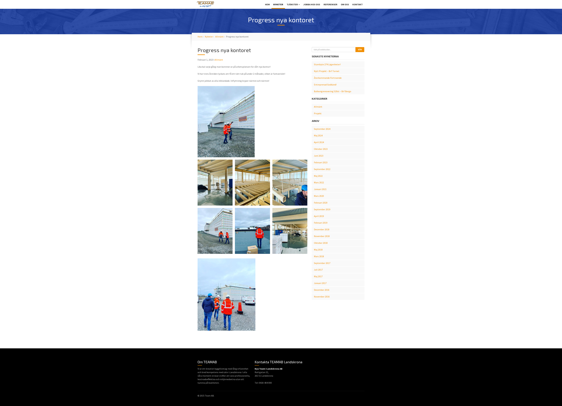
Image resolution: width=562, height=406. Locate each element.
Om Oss (345, 4)
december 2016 (321, 289)
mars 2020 (319, 195)
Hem (267, 4)
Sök (360, 49)
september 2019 (322, 209)
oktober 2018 (321, 242)
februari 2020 (320, 202)
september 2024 (322, 128)
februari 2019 (320, 222)
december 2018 (321, 229)
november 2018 (322, 236)
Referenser (330, 4)
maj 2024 (318, 135)
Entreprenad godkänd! (325, 84)
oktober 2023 (321, 148)
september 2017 (322, 263)
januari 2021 (320, 189)
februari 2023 (320, 162)
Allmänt (219, 36)
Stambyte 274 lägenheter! (327, 64)
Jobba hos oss (311, 4)
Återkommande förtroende (328, 77)
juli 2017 (318, 269)
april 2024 (319, 142)
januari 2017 (320, 283)
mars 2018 (319, 256)
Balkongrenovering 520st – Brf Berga (332, 91)
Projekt (318, 113)
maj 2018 (318, 249)
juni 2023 (318, 155)
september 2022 (322, 169)
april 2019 (319, 216)
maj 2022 (318, 175)
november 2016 (322, 296)
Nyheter (278, 4)
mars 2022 (319, 182)
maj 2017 (318, 276)
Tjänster (292, 4)
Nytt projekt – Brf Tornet (326, 71)
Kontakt (357, 4)
